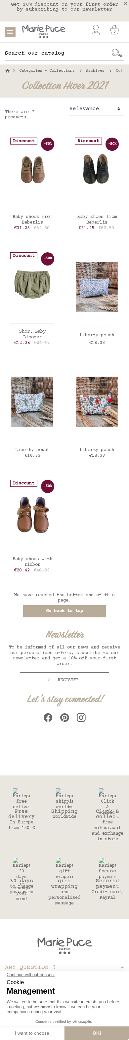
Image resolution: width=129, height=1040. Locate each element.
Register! (68, 680)
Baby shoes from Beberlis (32, 219)
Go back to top (64, 611)
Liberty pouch (97, 335)
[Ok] (117, 53)
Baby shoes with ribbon (32, 562)
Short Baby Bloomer (32, 334)
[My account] (96, 30)
